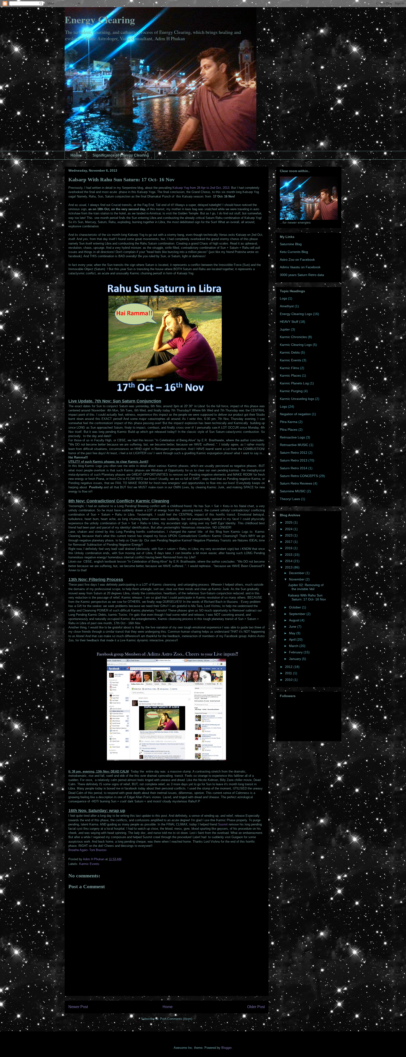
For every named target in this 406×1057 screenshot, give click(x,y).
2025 (289, 522)
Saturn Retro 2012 (293, 452)
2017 (289, 542)
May (292, 633)
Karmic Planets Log (294, 383)
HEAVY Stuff (289, 321)
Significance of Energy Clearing (121, 155)
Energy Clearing (100, 19)
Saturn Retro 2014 (293, 468)
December (297, 573)
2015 (289, 554)
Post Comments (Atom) (176, 1019)
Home (75, 155)
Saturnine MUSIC (293, 491)
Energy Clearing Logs (296, 314)
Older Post (256, 1007)
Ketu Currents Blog (294, 252)
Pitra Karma (288, 422)
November (297, 579)
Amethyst (287, 306)
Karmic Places (290, 375)
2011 (289, 673)
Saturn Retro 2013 (293, 460)
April (293, 639)
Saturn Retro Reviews (296, 483)
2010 (289, 680)
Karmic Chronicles (293, 337)
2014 (289, 561)
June (293, 626)
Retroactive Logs (292, 437)
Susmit (223, 824)
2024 (289, 529)
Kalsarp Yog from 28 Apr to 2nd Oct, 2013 (200, 187)
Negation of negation (295, 414)
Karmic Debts (290, 352)
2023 (289, 535)
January (295, 659)
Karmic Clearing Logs (296, 345)
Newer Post (78, 1007)
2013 (289, 567)
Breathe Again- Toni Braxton (87, 850)
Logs (283, 298)
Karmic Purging (291, 391)
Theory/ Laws (290, 499)
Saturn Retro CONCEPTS (299, 476)
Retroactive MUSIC (294, 445)
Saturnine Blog (291, 244)
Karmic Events (89, 864)
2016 (289, 548)
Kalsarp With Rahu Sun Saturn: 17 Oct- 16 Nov (307, 597)
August (294, 620)
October (295, 607)
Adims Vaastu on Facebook (300, 267)
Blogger (226, 1047)
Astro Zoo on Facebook (297, 259)
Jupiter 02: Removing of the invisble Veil (306, 587)
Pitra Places (288, 429)
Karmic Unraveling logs (297, 399)
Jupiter (285, 329)
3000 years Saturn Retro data (302, 275)
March (294, 646)
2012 (289, 667)
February (296, 652)
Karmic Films (289, 368)
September (297, 614)
